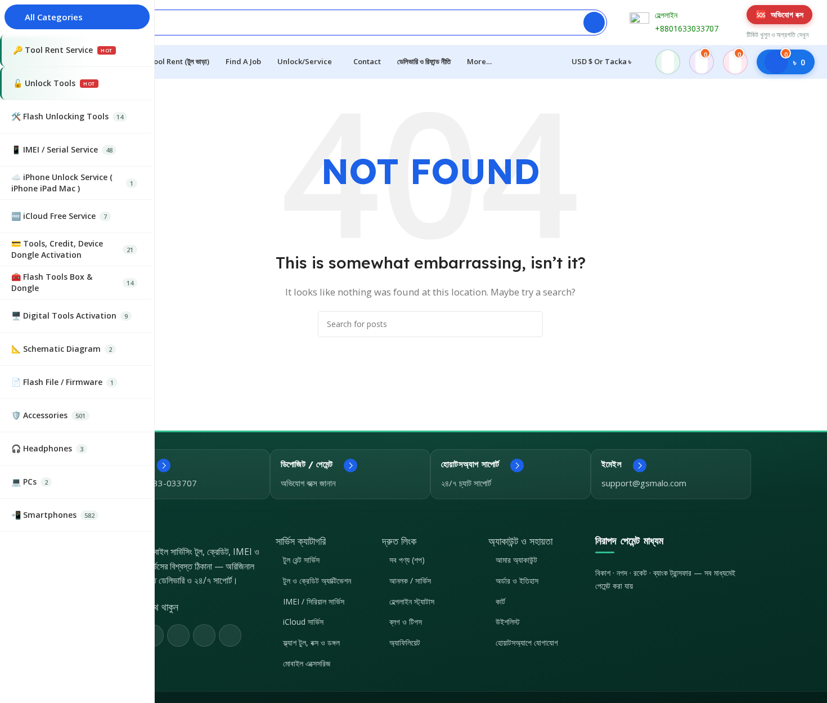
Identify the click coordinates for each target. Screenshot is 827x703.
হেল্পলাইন (666, 15)
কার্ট (500, 601)
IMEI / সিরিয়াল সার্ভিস (313, 601)
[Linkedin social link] (204, 635)
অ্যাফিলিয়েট (404, 642)
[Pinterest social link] (178, 635)
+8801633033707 (686, 28)
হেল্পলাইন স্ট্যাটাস (411, 601)
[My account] (667, 62)
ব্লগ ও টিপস (405, 621)
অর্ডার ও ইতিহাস (517, 580)
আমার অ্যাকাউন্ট (516, 559)
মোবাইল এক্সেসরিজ (306, 663)
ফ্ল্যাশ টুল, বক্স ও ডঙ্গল (311, 642)
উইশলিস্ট (508, 621)
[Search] (594, 22)
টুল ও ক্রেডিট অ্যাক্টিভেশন (317, 580)
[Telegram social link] (230, 635)
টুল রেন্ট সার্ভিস (301, 559)
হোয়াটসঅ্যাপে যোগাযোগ (527, 642)
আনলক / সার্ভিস (410, 580)
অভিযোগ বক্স (779, 14)
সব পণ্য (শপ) (407, 559)
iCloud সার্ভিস (303, 621)
